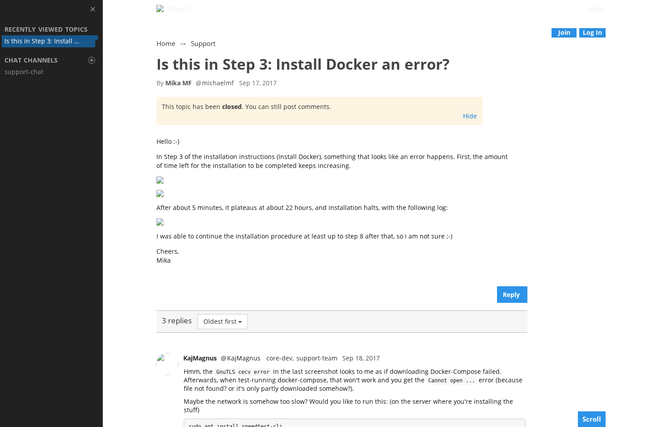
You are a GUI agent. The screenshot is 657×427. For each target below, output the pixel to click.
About (597, 8)
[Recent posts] (650, 32)
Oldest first (219, 321)
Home (165, 43)
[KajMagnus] (167, 364)
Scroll (591, 418)
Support (203, 43)
